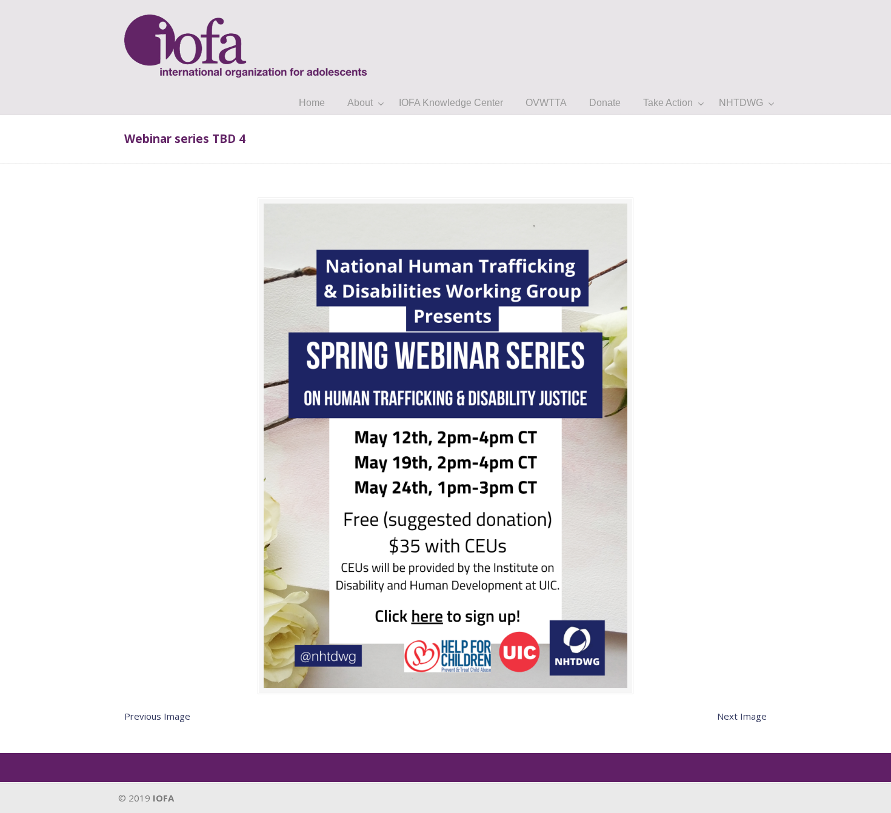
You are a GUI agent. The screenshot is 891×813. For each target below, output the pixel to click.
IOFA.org (245, 41)
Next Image (742, 716)
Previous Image (157, 716)
